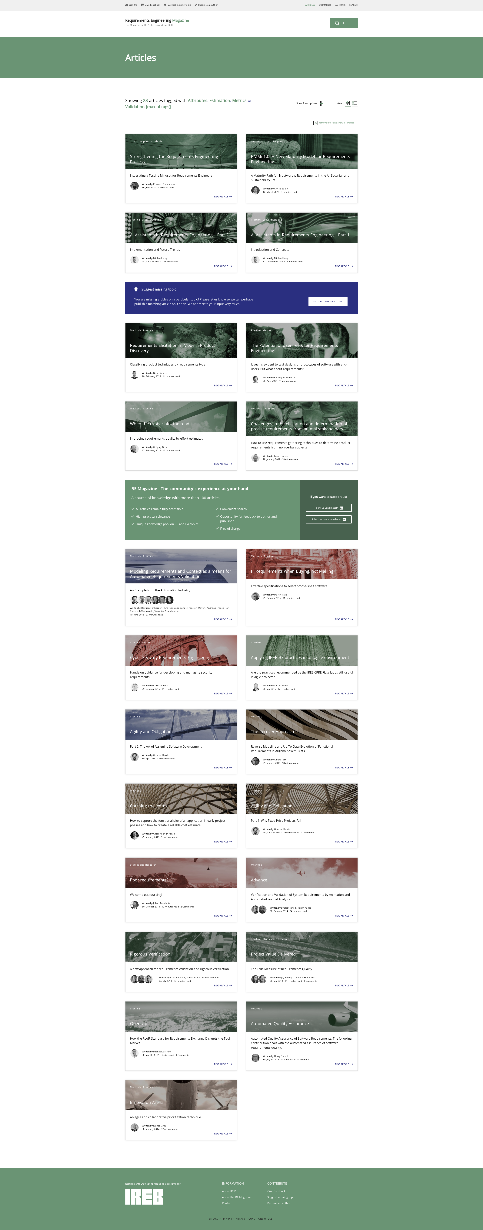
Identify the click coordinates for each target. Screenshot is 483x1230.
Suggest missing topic (328, 301)
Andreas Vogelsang (175, 607)
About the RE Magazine (236, 1197)
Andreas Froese (216, 607)
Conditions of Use (260, 1218)
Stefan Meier (281, 685)
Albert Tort (280, 759)
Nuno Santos (160, 373)
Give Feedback (276, 1191)
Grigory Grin (160, 447)
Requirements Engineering (157, 22)
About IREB (229, 1191)
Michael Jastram (162, 1051)
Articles (310, 4)
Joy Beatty (287, 977)
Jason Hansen (281, 456)
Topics (346, 23)
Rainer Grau (159, 1125)
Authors (340, 4)
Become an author (279, 1203)
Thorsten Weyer (196, 607)
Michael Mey (160, 258)
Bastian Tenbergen (152, 607)
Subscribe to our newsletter (326, 519)
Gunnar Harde (161, 755)
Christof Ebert (160, 685)
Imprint (227, 1218)
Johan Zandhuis (161, 903)
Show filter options (307, 103)
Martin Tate (280, 594)
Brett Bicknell (289, 907)
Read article (221, 196)
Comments (325, 4)
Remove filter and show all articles (336, 122)
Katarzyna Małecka (284, 377)
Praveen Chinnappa (164, 184)
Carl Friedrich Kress (164, 833)
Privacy (240, 1218)
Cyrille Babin (281, 188)
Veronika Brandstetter (167, 611)
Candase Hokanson (304, 977)
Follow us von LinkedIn (327, 507)
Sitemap (214, 1218)
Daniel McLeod (210, 977)
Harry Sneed (281, 1056)
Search (353, 4)
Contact (227, 1203)
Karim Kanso (304, 907)
